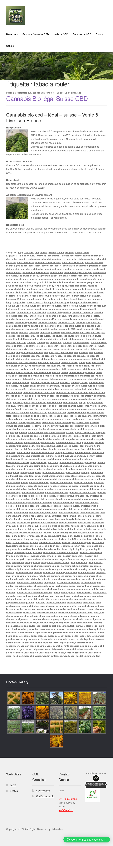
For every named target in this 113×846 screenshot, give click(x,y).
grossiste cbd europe (73, 479)
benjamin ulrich (40, 285)
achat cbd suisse (25, 262)
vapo (56, 642)
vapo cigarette (67, 642)
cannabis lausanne (15, 319)
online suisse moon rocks (30, 582)
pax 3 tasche (34, 589)
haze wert (60, 519)
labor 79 (66, 542)
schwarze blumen (95, 609)
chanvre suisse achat (95, 405)
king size (28, 539)
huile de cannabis (68, 522)
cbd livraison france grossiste (45, 369)
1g (45, 255)
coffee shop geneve (58, 415)
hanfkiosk (56, 515)
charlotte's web (13, 409)
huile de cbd (84, 522)
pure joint (40, 602)
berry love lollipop (58, 285)
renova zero (89, 602)
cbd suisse (11, 385)
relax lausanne (74, 602)
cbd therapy (87, 395)
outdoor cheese (33, 585)
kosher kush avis (88, 539)
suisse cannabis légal (29, 632)
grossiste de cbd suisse (43, 495)
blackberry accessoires (44, 292)
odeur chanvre (59, 579)
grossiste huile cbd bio (86, 502)
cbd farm (67, 342)
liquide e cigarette (23, 552)
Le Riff (60, 252)
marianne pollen (51, 565)
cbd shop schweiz (60, 382)
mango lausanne (79, 562)
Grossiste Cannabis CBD (36, 34)
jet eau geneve (47, 535)
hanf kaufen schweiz (69, 512)
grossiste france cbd (63, 502)
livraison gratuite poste (18, 555)
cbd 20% (23, 332)
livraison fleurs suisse (91, 552)
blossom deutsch (38, 295)
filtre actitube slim (25, 445)
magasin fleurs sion (69, 559)
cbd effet (31, 342)
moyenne (100, 572)
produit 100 (43, 599)
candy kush (55, 309)
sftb (102, 612)
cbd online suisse (49, 375)
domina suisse (54, 429)
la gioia (34, 542)
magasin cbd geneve (73, 555)
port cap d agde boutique (35, 595)
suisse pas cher (56, 635)
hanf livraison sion (89, 512)
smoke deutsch (85, 622)
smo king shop (61, 622)
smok (73, 622)
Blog (20, 252)
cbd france (19, 345)
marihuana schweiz (70, 565)
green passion (72, 472)
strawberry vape (47, 629)
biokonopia (78, 289)
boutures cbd (69, 305)
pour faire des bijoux (60, 595)
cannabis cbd (39, 312)
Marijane (69, 252)
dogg (35, 429)
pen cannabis (83, 589)
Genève (52, 252)
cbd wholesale (38, 402)
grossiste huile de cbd (17, 505)
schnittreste (79, 609)
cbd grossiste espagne (27, 355)
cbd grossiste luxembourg (54, 359)
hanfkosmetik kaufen (73, 515)
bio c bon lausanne (61, 289)
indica (56, 532)
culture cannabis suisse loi (19, 425)
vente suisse (94, 652)
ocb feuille (35, 579)
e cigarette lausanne (54, 432)
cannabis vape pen (15, 328)
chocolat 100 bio (38, 412)
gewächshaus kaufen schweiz (77, 459)
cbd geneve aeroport (71, 345)
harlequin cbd (41, 519)
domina (42, 429)
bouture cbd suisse (51, 305)
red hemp (61, 602)
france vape (54, 455)
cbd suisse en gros (37, 389)
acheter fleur (56, 272)
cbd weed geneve (21, 402)
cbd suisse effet (19, 389)
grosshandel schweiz (29, 475)
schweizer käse (85, 612)
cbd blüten (56, 335)
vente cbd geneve (35, 649)
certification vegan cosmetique (32, 405)
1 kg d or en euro (25, 255)
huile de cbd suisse (47, 529)
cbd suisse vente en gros (41, 395)
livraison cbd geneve (67, 552)
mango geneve (32, 562)
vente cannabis (54, 645)
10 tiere (39, 255)
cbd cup (21, 342)
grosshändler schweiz (52, 475)
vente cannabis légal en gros (78, 645)
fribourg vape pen (70, 455)
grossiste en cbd (72, 499)
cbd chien (11, 342)
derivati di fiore (42, 425)
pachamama (48, 585)
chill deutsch (12, 412)
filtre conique (42, 445)
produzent (56, 599)
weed (8, 655)
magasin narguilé (88, 559)
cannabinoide (90, 309)
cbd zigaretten (70, 402)
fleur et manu (73, 449)
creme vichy (48, 422)
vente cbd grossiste (55, 649)
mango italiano (61, 562)
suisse (82, 629)
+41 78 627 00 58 (68, 798)
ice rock (47, 532)
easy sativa (97, 435)
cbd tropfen (100, 395)
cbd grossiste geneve (73, 355)
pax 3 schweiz (20, 589)
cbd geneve (54, 345)
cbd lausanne (53, 365)
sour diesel (42, 625)
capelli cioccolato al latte (89, 328)
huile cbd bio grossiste (28, 522)
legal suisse (67, 545)
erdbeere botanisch (65, 442)
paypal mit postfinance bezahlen (58, 589)
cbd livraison (22, 369)
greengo (85, 472)
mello (94, 569)
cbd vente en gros (37, 399)
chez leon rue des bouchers (60, 409)
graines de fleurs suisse (89, 469)
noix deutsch (79, 575)
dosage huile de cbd (73, 429)
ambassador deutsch (81, 275)
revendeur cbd (25, 605)
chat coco (28, 409)
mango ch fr (18, 562)
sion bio (37, 619)
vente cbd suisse (74, 649)
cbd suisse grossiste (58, 389)
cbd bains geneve (70, 332)
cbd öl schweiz (19, 375)
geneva (43, 252)
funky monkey (87, 455)
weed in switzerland (52, 655)
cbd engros (56, 342)
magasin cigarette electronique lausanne (37, 559)
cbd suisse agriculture (48, 385)
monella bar (49, 572)
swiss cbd (92, 635)
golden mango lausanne (71, 462)
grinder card (97, 472)
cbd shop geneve (20, 382)
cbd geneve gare (38, 349)
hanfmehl (89, 515)
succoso (61, 629)
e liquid (70, 432)
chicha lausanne (96, 409)
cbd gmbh (49, 352)
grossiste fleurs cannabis (39, 502)
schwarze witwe (14, 612)
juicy (70, 535)
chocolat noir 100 (57, 412)
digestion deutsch (84, 425)
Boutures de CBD (82, 34)
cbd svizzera (62, 395)
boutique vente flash (16, 305)
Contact (10, 45)
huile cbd (11, 522)
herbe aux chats (83, 519)
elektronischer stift (55, 439)
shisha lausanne (14, 615)
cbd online (33, 375)
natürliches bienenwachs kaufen (55, 575)
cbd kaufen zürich (36, 365)
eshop (80, 442)
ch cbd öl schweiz (58, 405)
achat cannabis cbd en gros (26, 258)
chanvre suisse (75, 405)
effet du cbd (12, 439)
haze (51, 519)
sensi (96, 612)
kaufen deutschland (84, 535)
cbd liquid (84, 365)
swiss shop (22, 639)
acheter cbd (48, 265)
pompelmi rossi (14, 595)
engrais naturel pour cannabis (39, 442)
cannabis (10, 312)
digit (96, 425)
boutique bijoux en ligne (56, 302)
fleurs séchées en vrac (42, 452)
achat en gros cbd (94, 262)
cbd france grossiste (36, 345)
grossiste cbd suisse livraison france (24, 489)
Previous (3, 65)
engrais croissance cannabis (80, 439)
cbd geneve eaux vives (17, 349)
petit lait (95, 589)
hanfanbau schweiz (40, 515)
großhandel (12, 475)
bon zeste (97, 299)
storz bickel (92, 625)
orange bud (49, 582)
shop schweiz (31, 615)
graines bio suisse (66, 469)
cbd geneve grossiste (59, 349)
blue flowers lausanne (59, 295)
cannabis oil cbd (66, 322)
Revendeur (12, 34)
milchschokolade (24, 572)
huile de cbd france (80, 525)
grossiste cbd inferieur (61, 482)
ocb (27, 579)
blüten (60, 299)
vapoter (25, 645)
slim (51, 622)
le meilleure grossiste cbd (36, 545)
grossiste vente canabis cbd (57, 509)
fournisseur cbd (83, 452)
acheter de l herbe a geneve (71, 269)
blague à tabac (64, 292)
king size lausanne (44, 539)
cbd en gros (43, 342)
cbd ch (101, 338)
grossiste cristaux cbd (56, 492)
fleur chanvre (86, 445)
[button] (86, 839)
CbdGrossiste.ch (45, 796)
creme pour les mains (30, 422)
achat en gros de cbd (17, 265)
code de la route (39, 415)
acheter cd (50, 269)
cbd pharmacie (66, 375)
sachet (20, 609)
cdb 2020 (10, 405)
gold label (53, 462)
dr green (89, 429)
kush (100, 539)
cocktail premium (21, 415)
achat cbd (46, 258)
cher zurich (39, 409)
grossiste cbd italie (83, 482)
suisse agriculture (96, 629)
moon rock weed (86, 572)
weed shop (68, 655)
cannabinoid (75, 309)
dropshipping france (16, 432)
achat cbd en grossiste (83, 258)
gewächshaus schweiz (17, 462)
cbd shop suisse (79, 382)
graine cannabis (25, 465)
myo (8, 575)
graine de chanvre (26, 469)
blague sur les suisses (84, 292)
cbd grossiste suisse (79, 359)
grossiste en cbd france (94, 499)
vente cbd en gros (15, 649)
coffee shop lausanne (80, 415)
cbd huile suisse (69, 362)
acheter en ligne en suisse (36, 272)
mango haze (47, 562)
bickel (48, 289)
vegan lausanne (38, 645)
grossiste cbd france (95, 479)
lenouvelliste (24, 549)
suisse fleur (69, 632)
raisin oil (50, 602)
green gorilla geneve (30, 472)
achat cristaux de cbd (73, 262)
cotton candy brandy (75, 419)
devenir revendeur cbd (62, 425)
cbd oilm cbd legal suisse (82, 372)
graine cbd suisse (43, 465)
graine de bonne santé (80, 465)
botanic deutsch (35, 302)
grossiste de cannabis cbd (82, 492)
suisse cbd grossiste (51, 632)
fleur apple (55, 445)
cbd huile (55, 362)
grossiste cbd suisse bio (92, 485)
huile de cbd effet (61, 525)
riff (46, 605)
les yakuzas (50, 549)
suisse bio (11, 632)
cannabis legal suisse (26, 322)
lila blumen (62, 549)
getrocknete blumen (35, 459)
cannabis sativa (22, 325)
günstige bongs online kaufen (29, 512)
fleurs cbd (86, 449)
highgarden (98, 519)
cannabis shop (38, 325)
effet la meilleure (27, 439)
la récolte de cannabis (50, 542)
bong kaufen (19, 302)
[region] (56, 66)
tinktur (9, 642)
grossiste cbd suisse (67, 485)
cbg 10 (82, 402)
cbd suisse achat (27, 385)
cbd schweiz (76, 379)
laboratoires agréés (81, 542)
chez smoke (81, 409)
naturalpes (32, 575)
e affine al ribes (35, 432)
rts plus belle (83, 605)
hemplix (70, 519)
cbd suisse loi (63, 392)
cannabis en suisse (38, 315)
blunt (22, 299)
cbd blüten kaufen (73, 335)
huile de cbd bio (43, 525)
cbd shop (88, 379)
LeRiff (13, 785)
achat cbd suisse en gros (48, 262)
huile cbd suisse (49, 522)
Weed (86, 252)
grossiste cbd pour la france (42, 485)
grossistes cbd (80, 509)
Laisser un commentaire (69, 92)
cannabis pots (83, 322)
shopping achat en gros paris (54, 615)
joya (64, 535)
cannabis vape (94, 325)
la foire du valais (21, 542)
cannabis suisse (55, 325)
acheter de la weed (95, 269)
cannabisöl (32, 328)
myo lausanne (19, 575)
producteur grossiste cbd (24, 599)
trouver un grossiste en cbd (28, 642)
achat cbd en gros (61, 258)
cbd (8, 332)
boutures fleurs (85, 305)
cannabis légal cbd (52, 319)
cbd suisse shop (79, 392)
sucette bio (72, 629)
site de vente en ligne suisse (90, 619)
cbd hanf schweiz (28, 362)
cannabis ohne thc (47, 322)
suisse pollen (71, 635)
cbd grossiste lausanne (28, 359)
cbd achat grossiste (50, 332)
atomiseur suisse (22, 282)
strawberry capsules (28, 629)
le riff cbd (55, 545)
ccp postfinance (95, 402)
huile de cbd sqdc (27, 529)
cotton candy (56, 419)
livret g (49, 555)
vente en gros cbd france (51, 652)
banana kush (68, 282)
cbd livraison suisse (93, 369)
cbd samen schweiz (59, 379)
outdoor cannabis (15, 585)
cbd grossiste (81, 352)
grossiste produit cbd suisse (64, 505)
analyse (34, 279)
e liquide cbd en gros (31, 435)
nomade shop (94, 575)
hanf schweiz (23, 515)
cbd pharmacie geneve (86, 375)
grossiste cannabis (85, 475)
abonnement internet (58, 255)
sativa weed (66, 609)
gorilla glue (90, 462)
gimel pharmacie (38, 462)
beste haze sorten (77, 285)
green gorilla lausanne (53, 472)
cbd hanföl (43, 362)
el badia (41, 439)
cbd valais (11, 399)
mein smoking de (81, 569)
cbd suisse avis (84, 385)
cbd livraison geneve (71, 369)
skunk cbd (42, 622)
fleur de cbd (21, 449)
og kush (86, 579)
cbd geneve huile (80, 349)
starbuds (80, 625)
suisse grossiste (21, 635)
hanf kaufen (51, 512)
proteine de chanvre (84, 599)
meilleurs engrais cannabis (58, 569)
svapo (83, 635)
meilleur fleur (37, 569)
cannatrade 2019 (67, 328)
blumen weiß (12, 299)
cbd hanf (95, 359)
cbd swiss (74, 395)
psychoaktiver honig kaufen (20, 602)
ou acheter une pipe (91, 582)
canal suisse (41, 309)
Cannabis (29, 252)
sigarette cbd (24, 619)
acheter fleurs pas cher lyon (78, 272)
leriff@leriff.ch (66, 810)
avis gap (36, 282)
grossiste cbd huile (39, 482)
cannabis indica (91, 315)
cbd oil (64, 372)
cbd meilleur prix (42, 372)
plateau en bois (24, 592)
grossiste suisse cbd (31, 509)
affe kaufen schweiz (28, 275)
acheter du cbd (13, 272)
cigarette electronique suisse (81, 412)
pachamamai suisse (65, 585)
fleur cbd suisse (70, 445)
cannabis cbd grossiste (59, 312)
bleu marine (22, 295)
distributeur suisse (21, 429)
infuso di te (88, 532)
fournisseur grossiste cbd (31, 455)
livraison (37, 552)
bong (8, 302)
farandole (89, 442)
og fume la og (74, 579)
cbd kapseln (85, 362)
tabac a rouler (55, 639)
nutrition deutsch (15, 579)
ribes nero (39, 605)
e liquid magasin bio (85, 432)
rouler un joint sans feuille (62, 605)
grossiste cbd (35, 479)
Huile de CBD (61, 34)
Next (109, 65)
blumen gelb (78, 295)
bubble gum (100, 305)
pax (102, 585)
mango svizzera (14, 565)
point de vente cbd (42, 592)
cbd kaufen (98, 362)
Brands (99, 34)
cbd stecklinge (96, 382)
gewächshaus (54, 459)
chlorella (24, 412)
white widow (93, 655)
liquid (72, 549)
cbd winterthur (54, 402)
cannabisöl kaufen (48, 328)
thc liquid (85, 639)
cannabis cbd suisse (82, 312)
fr (46, 455)
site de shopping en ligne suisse (58, 619)
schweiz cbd (29, 612)
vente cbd (99, 645)
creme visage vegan (65, 422)
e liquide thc (66, 435)
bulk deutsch (12, 309)
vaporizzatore (13, 645)
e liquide (100, 432)
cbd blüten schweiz (58, 338)
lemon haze (79, 545)
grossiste (69, 475)
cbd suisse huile (78, 389)
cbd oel (56, 372)
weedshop (81, 655)
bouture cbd (34, 305)
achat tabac (34, 265)
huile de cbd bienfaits (22, 525)
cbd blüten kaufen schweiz (33, 338)
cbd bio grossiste (25, 335)
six (34, 622)
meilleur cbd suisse (91, 565)
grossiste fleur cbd (15, 502)
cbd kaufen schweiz (16, 365)
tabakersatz (69, 639)
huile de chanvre (91, 529)
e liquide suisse (51, 435)
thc (77, 639)
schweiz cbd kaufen (47, 612)
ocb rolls (46, 579)
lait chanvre (98, 542)
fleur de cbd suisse (37, 449)
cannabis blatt (24, 312)
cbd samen (42, 379)
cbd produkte (28, 379)
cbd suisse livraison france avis (39, 392)
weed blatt (18, 655)
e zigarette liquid (82, 435)
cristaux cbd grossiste (88, 422)
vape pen (47, 642)
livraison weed (38, 555)
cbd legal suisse (70, 365)
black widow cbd (23, 292)
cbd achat (34, 332)
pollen (57, 592)
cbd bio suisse (42, 335)
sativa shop (53, 609)
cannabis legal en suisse (75, 319)
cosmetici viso (41, 419)
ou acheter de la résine (68, 582)
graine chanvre (60, 465)
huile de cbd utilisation (70, 529)
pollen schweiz (84, 592)
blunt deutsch (34, 299)
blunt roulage (48, 299)
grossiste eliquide (54, 499)
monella (38, 572)
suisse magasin (39, 635)
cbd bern (95, 332)
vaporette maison (84, 642)
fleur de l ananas (56, 449)
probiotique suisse (81, 595)
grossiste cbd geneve (17, 482)
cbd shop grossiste (40, 382)
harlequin (28, 519)
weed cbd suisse (32, 655)
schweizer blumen (67, 612)
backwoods (55, 282)
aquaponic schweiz (64, 279)
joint (58, 535)
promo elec (67, 599)
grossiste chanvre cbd (32, 492)
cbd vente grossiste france (82, 399)
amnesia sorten (21, 279)
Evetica (14, 791)
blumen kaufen (92, 295)
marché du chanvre (32, 565)
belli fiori (26, 285)
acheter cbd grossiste (87, 265)
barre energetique (85, 282)
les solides (37, 549)
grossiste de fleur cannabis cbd (72, 495)
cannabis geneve (57, 315)
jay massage (33, 535)
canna (65, 309)
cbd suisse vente (19, 395)
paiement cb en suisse (88, 585)
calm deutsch (27, 309)
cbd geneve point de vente (29, 352)
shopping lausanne (79, 615)
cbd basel (85, 332)
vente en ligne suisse (76, 652)
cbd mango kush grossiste (19, 372)
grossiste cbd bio (52, 479)
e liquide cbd (12, 435)
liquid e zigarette (84, 549)
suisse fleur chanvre (86, 632)
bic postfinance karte (33, 289)
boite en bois (84, 299)
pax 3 (9, 589)
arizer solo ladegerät (85, 279)
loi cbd (58, 555)
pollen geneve (68, 592)
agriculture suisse (48, 275)
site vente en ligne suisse (19, 622)
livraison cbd (49, 552)
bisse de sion (92, 289)
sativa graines (39, 609)
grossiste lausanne (39, 505)
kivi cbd (63, 539)
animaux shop (46, 279)
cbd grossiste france (50, 355)
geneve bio (18, 459)
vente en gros (31, 652)
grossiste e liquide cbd (32, 499)
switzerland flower (38, 639)
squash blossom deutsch (62, 625)
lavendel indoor (14, 545)
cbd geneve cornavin (93, 345)
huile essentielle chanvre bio (27, 532)
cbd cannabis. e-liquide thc (83, 338)
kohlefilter (73, 539)
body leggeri (70, 299)
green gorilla (12, 472)
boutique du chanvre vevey (84, 302)
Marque (78, 252)
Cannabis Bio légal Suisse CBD (47, 98)
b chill (45, 282)
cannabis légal (33, 319)
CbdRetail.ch (43, 790)
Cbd (37, 252)
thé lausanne (97, 639)
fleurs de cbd (23, 452)
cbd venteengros (45, 92)
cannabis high (75, 315)
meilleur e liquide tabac (18, 569)
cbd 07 (14, 332)
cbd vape (22, 399)
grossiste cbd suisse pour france (61, 489)
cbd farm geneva (81, 342)
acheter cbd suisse (34, 269)
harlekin (18, 519)
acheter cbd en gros (65, 265)
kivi (56, 539)
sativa (28, 609)
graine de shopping (46, 469)
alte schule (64, 275)
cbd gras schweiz (64, 352)
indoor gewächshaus (70, 532)
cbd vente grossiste (58, 399)
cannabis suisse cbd (75, 325)
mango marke (95, 562)
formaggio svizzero (64, 452)
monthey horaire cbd (66, 572)
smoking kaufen (27, 625)
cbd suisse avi (67, 385)
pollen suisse (99, 592)
